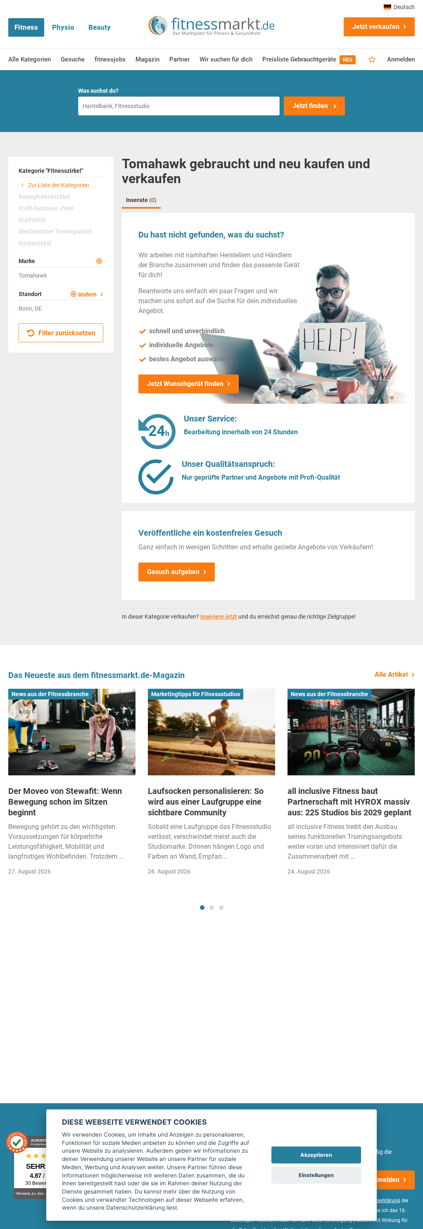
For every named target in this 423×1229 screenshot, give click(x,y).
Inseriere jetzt (218, 616)
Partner (179, 59)
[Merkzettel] (372, 60)
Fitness (26, 27)
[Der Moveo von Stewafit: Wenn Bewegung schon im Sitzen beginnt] (71, 732)
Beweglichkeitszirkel (44, 196)
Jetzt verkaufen (375, 27)
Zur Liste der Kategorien (58, 185)
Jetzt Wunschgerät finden (185, 384)
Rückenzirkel (35, 243)
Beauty (99, 27)
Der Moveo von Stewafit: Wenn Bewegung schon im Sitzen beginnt (65, 801)
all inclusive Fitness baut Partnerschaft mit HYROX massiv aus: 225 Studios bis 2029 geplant (349, 801)
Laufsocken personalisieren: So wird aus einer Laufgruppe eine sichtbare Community (206, 801)
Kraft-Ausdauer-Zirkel (46, 208)
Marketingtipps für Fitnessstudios (195, 694)
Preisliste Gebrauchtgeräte (307, 59)
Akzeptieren (316, 1155)
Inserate (141, 200)
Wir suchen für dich (226, 59)
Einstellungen (316, 1175)
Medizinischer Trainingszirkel (55, 231)
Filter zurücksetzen (66, 333)
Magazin (147, 59)
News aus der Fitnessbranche (50, 694)
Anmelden (401, 59)
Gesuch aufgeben (173, 572)
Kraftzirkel (32, 220)
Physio (63, 27)
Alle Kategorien (29, 59)
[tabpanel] (72, 785)
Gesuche (73, 59)
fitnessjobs (110, 59)
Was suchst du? (98, 90)
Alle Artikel (391, 674)
